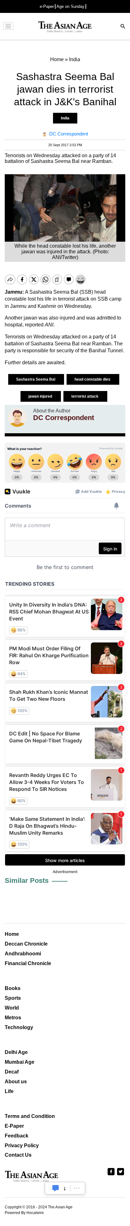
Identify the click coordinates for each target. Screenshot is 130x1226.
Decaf (12, 1071)
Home (12, 934)
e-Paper (47, 6)
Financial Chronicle (28, 963)
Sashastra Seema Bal (36, 379)
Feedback (16, 1135)
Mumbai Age (19, 1062)
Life (9, 1091)
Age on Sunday (70, 6)
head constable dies (92, 379)
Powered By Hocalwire (24, 1213)
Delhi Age (16, 1052)
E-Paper (14, 1126)
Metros (13, 1017)
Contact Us (18, 1155)
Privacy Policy (22, 1145)
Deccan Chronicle (26, 944)
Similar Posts (27, 880)
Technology (19, 1027)
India (65, 118)
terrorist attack (85, 396)
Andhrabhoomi (23, 953)
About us (16, 1081)
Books (13, 988)
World (12, 1007)
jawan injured (40, 396)
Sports (13, 998)
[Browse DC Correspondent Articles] (17, 417)
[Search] (123, 27)
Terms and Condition (30, 1116)
